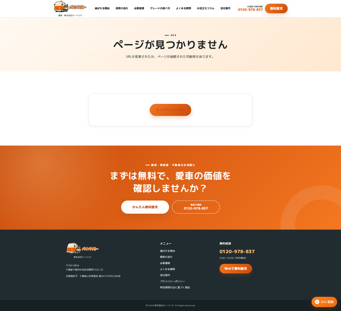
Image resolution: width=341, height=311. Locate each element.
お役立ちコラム (205, 8)
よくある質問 (183, 8)
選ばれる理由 (102, 8)
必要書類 (139, 8)
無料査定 (276, 8)
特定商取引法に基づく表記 (175, 287)
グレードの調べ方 (160, 8)
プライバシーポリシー (172, 281)
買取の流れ (122, 8)
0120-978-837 (237, 251)
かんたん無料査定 (145, 207)
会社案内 (225, 8)
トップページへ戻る (170, 110)
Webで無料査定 (235, 268)
